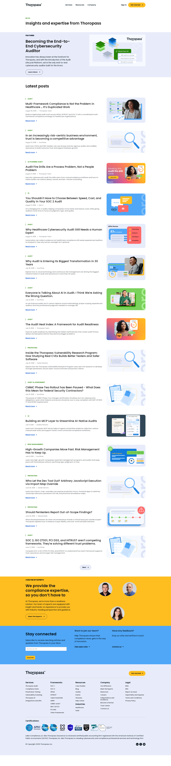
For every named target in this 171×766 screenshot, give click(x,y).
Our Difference (105, 686)
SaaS (77, 711)
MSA (127, 686)
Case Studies (80, 686)
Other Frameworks (57, 713)
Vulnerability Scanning (34, 695)
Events (78, 695)
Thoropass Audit (32, 686)
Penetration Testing (33, 692)
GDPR (52, 701)
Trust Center (105, 706)
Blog (77, 689)
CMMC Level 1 (55, 704)
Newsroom (104, 692)
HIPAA (52, 692)
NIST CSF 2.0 (54, 707)
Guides (78, 692)
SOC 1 (52, 686)
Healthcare (80, 708)
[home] (34, 5)
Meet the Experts (106, 689)
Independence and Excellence (107, 699)
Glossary (79, 698)
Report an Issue (131, 692)
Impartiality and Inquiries (134, 695)
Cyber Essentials (56, 698)
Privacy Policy (130, 701)
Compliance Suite (32, 689)
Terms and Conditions (133, 698)
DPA (126, 689)
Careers (103, 695)
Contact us (104, 709)
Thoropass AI (30, 698)
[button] (69, 5)
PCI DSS (53, 710)
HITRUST (53, 695)
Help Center (80, 701)
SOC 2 (52, 689)
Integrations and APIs (33, 701)
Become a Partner (107, 703)
